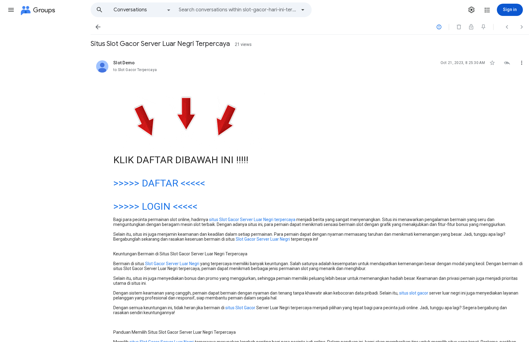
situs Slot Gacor (240, 307)
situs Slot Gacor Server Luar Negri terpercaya (252, 219)
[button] (11, 9)
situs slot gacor (413, 293)
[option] (142, 10)
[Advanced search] (302, 10)
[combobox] (237, 10)
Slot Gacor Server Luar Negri (263, 239)
